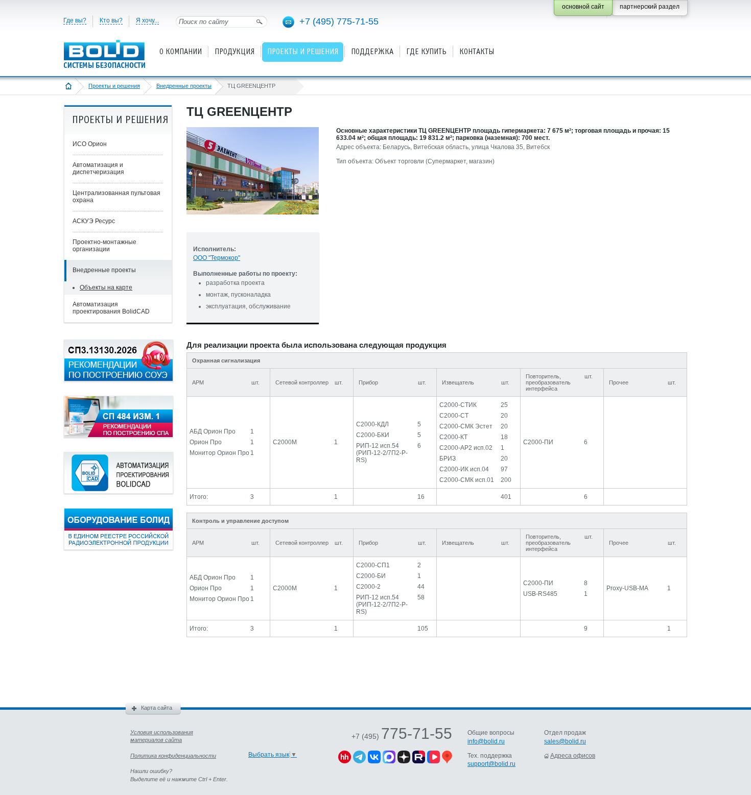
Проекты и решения (114, 86)
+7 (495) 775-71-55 (339, 21)
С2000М (285, 442)
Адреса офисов (572, 755)
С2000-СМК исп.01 (466, 480)
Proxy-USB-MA (627, 588)
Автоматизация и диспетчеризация (98, 168)
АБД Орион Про (213, 431)
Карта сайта (156, 708)
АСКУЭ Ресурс (94, 221)
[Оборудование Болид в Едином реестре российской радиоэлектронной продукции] (118, 547)
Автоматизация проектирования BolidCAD (111, 308)
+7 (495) (401, 736)
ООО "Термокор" (216, 257)
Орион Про (206, 442)
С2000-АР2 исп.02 (465, 447)
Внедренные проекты (184, 86)
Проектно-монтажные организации (104, 245)
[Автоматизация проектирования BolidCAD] (118, 491)
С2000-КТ (453, 437)
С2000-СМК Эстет (465, 426)
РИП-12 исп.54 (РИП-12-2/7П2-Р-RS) (382, 453)
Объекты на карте (106, 287)
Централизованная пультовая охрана (116, 196)
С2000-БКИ (372, 435)
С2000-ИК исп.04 (464, 469)
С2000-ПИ (538, 442)
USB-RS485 (540, 593)
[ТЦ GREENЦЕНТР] (252, 222)
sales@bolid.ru (565, 741)
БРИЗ (447, 458)
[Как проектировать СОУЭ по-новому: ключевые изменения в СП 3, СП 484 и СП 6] (118, 379)
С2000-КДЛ (372, 424)
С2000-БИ (371, 576)
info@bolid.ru (486, 741)
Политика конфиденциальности (173, 756)
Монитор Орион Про (219, 452)
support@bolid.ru (491, 763)
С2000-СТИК (458, 404)
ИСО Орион (90, 144)
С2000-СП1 (373, 565)
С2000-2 (368, 586)
